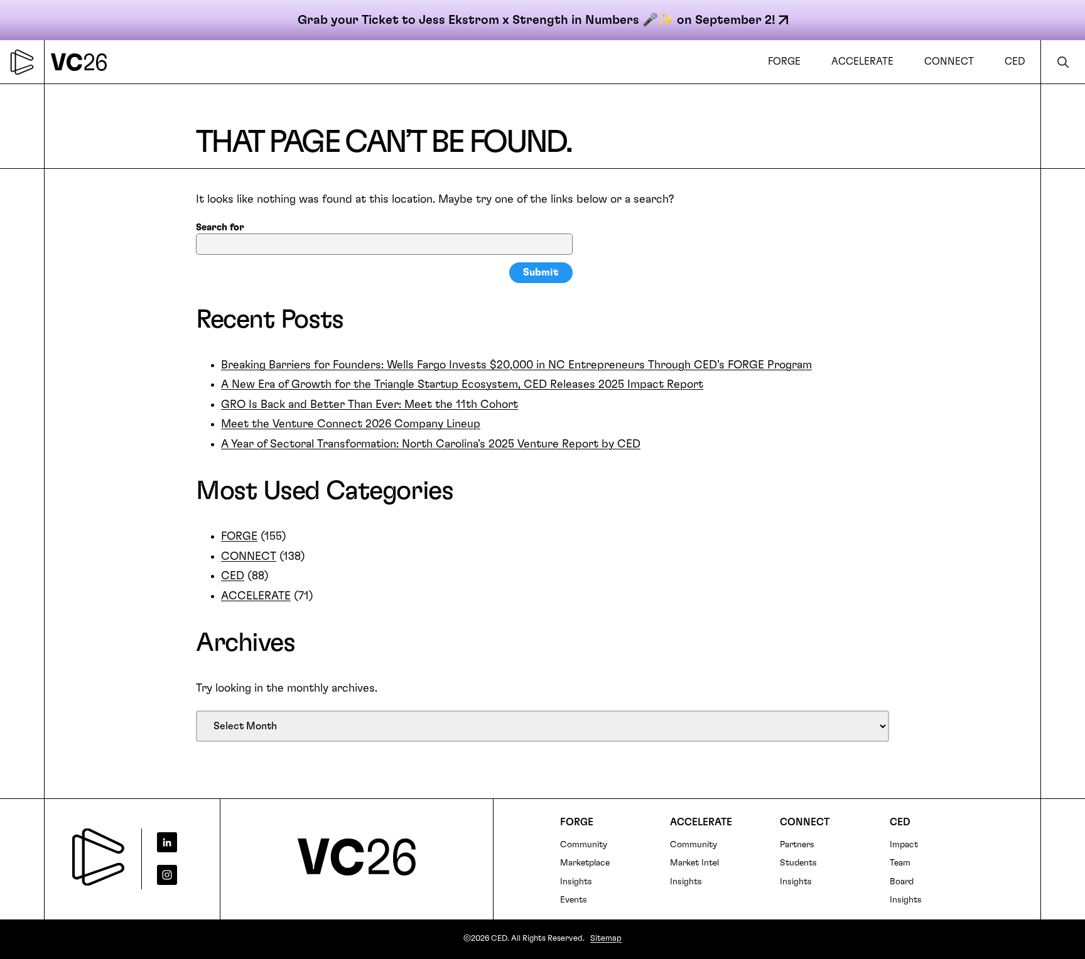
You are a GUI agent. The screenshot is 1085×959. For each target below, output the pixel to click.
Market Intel (694, 863)
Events (573, 900)
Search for (220, 227)
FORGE (239, 536)
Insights (576, 881)
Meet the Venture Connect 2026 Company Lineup (350, 424)
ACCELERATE (256, 596)
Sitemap (606, 939)
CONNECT (248, 556)
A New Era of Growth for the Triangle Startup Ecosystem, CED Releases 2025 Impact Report (462, 384)
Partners (797, 844)
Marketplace (585, 863)
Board (902, 881)
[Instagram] (176, 875)
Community (583, 844)
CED (232, 576)
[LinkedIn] (176, 842)
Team (900, 863)
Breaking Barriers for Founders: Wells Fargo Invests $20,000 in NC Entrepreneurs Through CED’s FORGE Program (516, 365)
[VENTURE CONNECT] (82, 61)
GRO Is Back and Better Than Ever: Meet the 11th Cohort (369, 404)
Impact (904, 844)
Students (798, 863)
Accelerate (701, 822)
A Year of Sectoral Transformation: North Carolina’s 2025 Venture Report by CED (430, 444)
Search (1063, 61)
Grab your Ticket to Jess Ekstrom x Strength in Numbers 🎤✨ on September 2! (536, 20)
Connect (804, 822)
